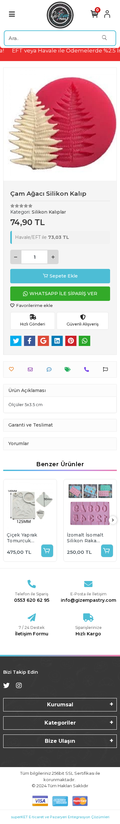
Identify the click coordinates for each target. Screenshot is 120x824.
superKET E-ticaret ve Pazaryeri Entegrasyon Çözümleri (60, 817)
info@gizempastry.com (88, 600)
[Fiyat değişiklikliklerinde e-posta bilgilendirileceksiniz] (69, 369)
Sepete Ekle (64, 276)
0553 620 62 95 (31, 600)
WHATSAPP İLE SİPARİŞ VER (63, 293)
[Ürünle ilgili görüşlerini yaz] (50, 369)
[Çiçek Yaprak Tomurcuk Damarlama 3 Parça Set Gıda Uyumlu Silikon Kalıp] (30, 506)
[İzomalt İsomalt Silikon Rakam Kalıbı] (90, 506)
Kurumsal (60, 705)
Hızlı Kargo (88, 634)
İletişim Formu (31, 634)
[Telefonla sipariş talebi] (88, 369)
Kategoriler (60, 723)
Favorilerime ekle (34, 305)
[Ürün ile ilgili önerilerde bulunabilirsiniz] (107, 369)
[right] (113, 520)
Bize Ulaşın (60, 741)
